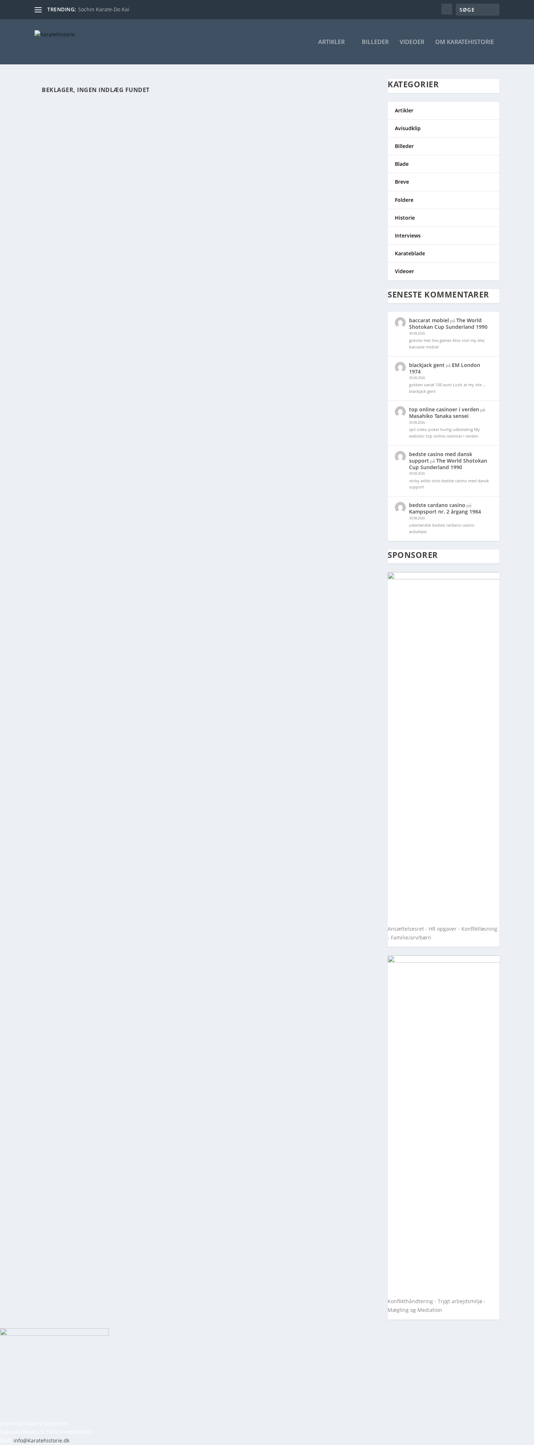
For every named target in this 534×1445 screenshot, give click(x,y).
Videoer (412, 42)
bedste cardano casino (437, 505)
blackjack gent (427, 365)
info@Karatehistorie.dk (41, 1440)
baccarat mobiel (429, 320)
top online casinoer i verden (444, 409)
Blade (402, 163)
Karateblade (410, 253)
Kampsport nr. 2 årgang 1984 (445, 511)
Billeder (375, 42)
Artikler (331, 42)
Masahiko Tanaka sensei (439, 415)
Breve (402, 181)
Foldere (404, 199)
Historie (405, 217)
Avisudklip (408, 128)
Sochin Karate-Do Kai (103, 9)
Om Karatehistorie (464, 42)
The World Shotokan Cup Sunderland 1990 (448, 323)
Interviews (408, 235)
